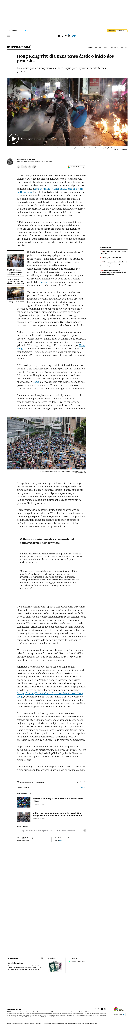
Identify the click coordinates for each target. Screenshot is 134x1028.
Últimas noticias (106, 248)
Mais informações (22, 840)
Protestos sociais (60, 831)
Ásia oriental (71, 831)
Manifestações (30, 831)
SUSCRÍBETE (111, 31)
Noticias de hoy (92, 1023)
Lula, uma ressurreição (112, 258)
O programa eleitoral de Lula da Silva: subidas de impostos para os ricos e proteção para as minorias (113, 264)
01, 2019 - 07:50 (29, 161)
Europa (106, 47)
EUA (126, 47)
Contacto (9, 1023)
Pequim (43, 282)
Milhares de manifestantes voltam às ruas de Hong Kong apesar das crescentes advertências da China (58, 814)
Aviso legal (27, 1023)
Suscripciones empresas (74, 1023)
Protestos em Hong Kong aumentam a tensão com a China (58, 800)
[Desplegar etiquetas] (84, 830)
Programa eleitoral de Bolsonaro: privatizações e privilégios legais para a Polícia (113, 272)
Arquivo (51, 958)
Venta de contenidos (17, 1023)
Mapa (53, 1023)
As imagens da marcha (15, 302)
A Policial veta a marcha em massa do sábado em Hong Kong (15, 281)
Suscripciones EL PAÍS (61, 1023)
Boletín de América (15, 963)
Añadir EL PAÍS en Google (78, 167)
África (100, 47)
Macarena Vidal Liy (26, 159)
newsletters (13, 958)
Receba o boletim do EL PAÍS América (32, 782)
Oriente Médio (114, 47)
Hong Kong (20, 831)
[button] (67, 112)
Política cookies (34, 1023)
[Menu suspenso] (8, 36)
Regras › (83, 787)
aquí (60, 840)
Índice (86, 1023)
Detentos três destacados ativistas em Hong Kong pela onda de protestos (14, 272)
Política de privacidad (45, 1023)
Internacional (19, 47)
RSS (83, 1023)
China (121, 47)
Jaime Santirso (37, 804)
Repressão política (42, 831)
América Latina (92, 47)
